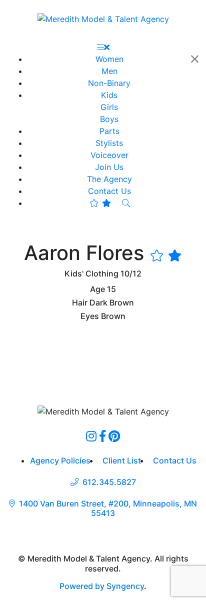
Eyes (89, 316)
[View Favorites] (100, 203)
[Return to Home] (103, 18)
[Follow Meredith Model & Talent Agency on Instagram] (91, 436)
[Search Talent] (126, 203)
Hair (80, 303)
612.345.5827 (109, 482)
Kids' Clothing (91, 273)
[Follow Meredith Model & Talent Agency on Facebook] (103, 436)
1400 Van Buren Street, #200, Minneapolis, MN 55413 (108, 508)
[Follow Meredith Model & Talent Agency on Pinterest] (114, 436)
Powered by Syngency (102, 586)
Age (97, 289)
